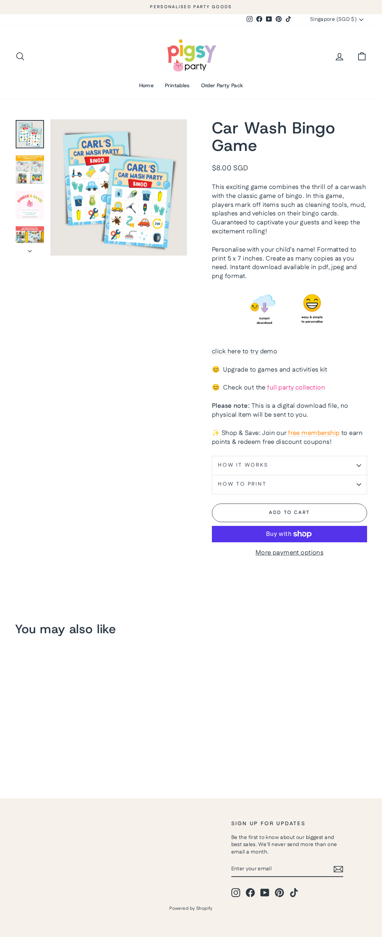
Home (146, 85)
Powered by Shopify (191, 908)
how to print (242, 484)
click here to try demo (244, 351)
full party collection (296, 387)
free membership (313, 433)
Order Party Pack (222, 85)
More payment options (290, 553)
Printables (177, 85)
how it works (243, 465)
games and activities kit (292, 369)
